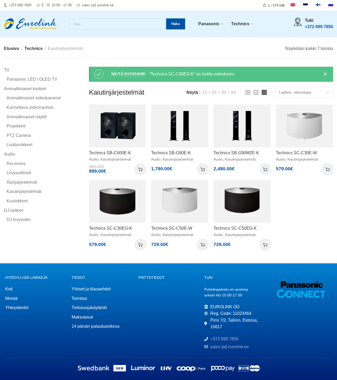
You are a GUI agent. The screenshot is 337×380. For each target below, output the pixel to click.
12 (204, 92)
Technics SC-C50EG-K (235, 228)
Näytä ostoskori (128, 74)
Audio (9, 154)
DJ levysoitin (19, 219)
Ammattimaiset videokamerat (34, 98)
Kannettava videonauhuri (30, 107)
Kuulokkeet (17, 201)
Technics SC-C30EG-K (110, 228)
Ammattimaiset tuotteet (25, 88)
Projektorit (16, 126)
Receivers (16, 163)
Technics (33, 48)
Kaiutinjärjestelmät (24, 191)
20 (214, 92)
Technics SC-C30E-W (296, 153)
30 (223, 92)
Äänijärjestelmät (22, 182)
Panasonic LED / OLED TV (32, 79)
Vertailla (136, 114)
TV (6, 70)
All (233, 92)
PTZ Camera (19, 135)
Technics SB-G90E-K (171, 153)
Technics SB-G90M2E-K (236, 153)
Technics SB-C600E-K (110, 153)
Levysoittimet (19, 173)
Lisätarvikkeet (19, 144)
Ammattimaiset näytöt (27, 117)
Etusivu (11, 48)
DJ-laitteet (13, 210)
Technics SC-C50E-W (171, 228)
